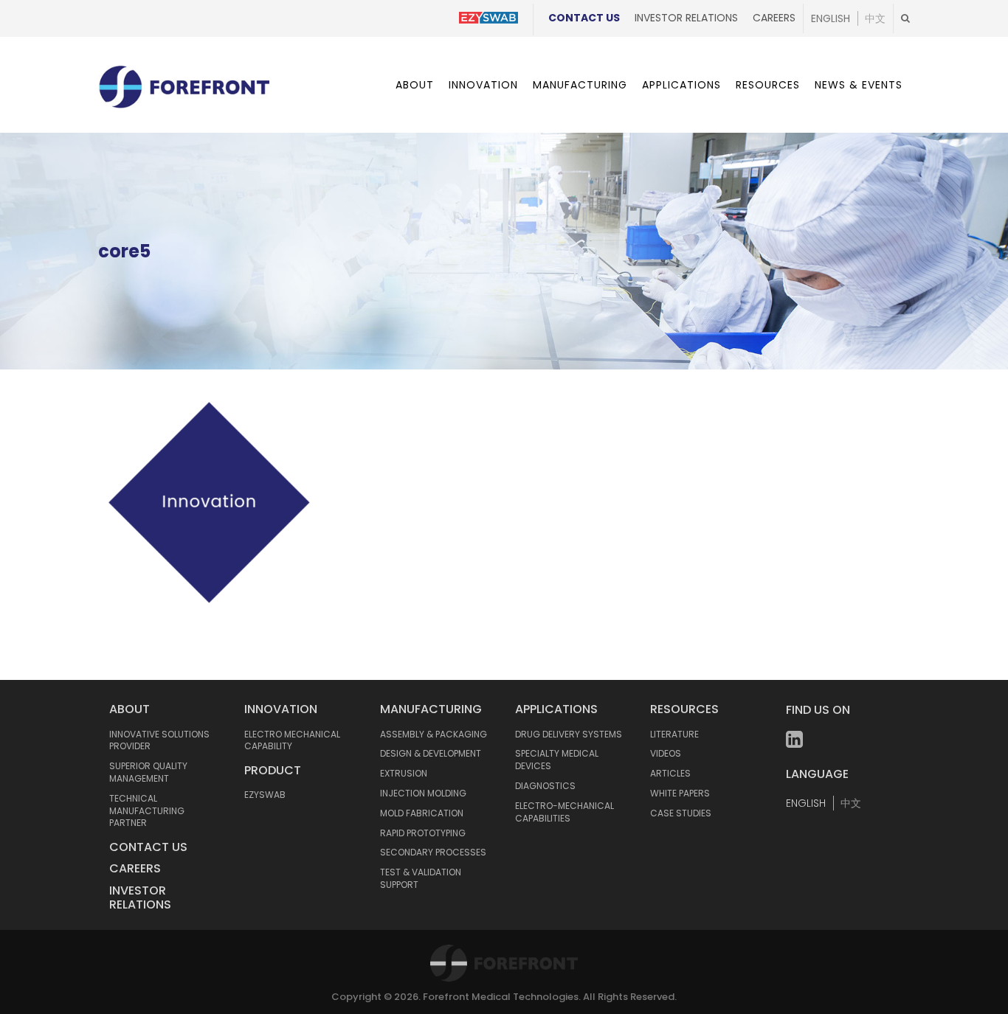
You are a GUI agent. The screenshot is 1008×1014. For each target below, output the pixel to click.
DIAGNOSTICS (545, 785)
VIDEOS (665, 753)
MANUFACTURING (431, 709)
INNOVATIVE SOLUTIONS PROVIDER (159, 740)
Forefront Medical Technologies (501, 997)
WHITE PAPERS (680, 793)
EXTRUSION (403, 773)
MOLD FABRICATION (421, 813)
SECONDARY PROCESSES (433, 852)
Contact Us (584, 17)
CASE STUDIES (680, 813)
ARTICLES (670, 773)
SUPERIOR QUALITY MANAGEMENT (148, 772)
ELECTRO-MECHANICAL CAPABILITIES (564, 811)
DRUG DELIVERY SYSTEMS (568, 734)
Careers (774, 17)
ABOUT (129, 709)
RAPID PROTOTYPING (423, 833)
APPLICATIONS (556, 709)
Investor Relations (686, 17)
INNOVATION (280, 709)
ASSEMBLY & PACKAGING (433, 734)
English (830, 18)
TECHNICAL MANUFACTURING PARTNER (146, 811)
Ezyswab (265, 794)
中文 (875, 18)
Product (272, 770)
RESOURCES (684, 709)
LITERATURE (674, 734)
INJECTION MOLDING (423, 793)
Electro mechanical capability (292, 740)
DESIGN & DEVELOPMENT (430, 753)
